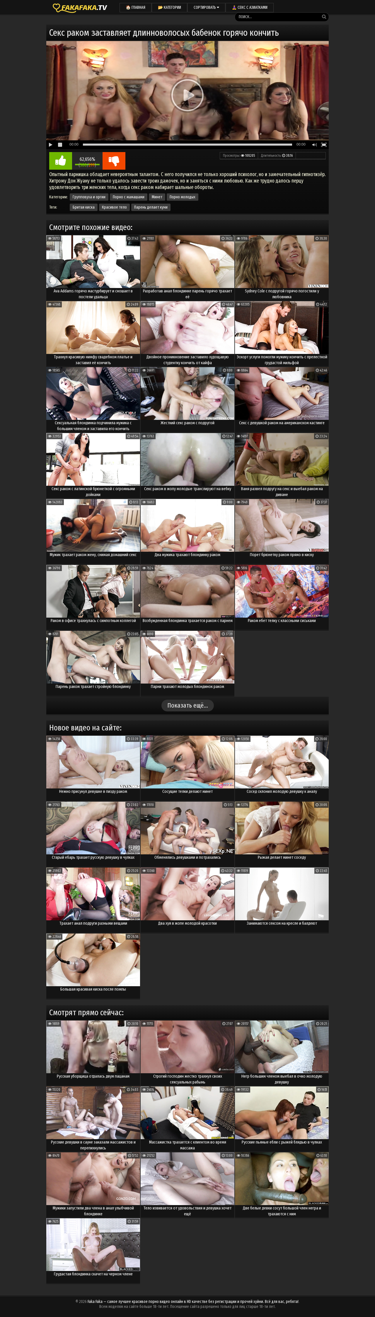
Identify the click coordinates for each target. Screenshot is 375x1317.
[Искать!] (324, 16)
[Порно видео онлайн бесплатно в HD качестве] (80, 7)
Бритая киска (84, 207)
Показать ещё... (187, 705)
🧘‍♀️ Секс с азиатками (249, 7)
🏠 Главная (135, 7)
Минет (157, 197)
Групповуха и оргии (89, 197)
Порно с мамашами (128, 197)
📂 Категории (169, 7)
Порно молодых (182, 197)
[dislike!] (114, 161)
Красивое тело (114, 207)
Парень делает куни (151, 207)
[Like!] (60, 161)
